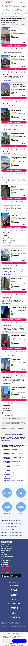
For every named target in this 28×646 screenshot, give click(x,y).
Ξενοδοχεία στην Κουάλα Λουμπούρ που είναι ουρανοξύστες (13, 481)
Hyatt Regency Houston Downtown (18, 336)
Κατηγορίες (4, 554)
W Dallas (13, 186)
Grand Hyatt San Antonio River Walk (18, 158)
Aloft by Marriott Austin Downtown (18, 388)
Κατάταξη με (18, 13)
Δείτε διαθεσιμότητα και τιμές (14, 45)
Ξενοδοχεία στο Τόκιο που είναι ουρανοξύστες (11, 465)
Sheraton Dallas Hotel (17, 56)
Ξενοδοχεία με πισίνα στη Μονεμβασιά (11, 523)
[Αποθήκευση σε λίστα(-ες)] (9, 29)
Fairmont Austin (16, 360)
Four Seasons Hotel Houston (16, 29)
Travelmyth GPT (5, 564)
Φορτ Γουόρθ (22, 136)
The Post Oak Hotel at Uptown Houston (17, 109)
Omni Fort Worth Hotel (17, 133)
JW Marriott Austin (16, 250)
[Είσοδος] (25, 2)
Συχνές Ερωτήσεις (6, 560)
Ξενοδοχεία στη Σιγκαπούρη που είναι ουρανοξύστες (13, 469)
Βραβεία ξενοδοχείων (7, 556)
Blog (2, 558)
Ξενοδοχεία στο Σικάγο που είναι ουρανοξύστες (12, 473)
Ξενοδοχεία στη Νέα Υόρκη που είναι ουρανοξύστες (13, 454)
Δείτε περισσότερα (13, 245)
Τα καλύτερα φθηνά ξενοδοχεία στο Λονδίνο (12, 532)
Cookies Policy (7, 645)
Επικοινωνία (4, 562)
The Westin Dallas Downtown (16, 279)
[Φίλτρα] (2, 14)
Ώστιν (20, 253)
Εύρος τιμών (8, 13)
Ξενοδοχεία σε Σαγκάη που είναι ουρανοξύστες (11, 461)
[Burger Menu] (2, 2)
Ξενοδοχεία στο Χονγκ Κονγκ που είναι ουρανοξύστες (13, 458)
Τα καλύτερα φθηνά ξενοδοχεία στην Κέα (11, 535)
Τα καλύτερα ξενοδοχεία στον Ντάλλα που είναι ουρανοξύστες (13, 439)
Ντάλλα (22, 59)
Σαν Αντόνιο (22, 89)
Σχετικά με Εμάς (5, 550)
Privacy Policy (13, 645)
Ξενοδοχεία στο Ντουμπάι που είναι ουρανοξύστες (12, 450)
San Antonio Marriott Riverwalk (17, 214)
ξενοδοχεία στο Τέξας (17, 434)
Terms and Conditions (20, 645)
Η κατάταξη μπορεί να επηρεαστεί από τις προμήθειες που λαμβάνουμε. (13, 25)
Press (2, 552)
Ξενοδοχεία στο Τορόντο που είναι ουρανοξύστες (12, 477)
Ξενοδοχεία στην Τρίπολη (7, 529)
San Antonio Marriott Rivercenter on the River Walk (18, 85)
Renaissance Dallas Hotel (18, 307)
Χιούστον (21, 33)
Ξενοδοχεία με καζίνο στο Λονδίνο (9, 526)
